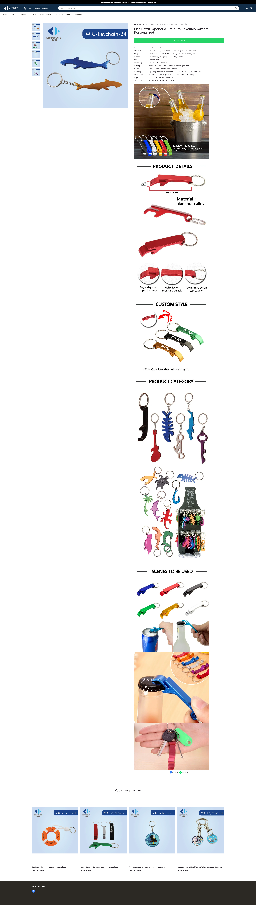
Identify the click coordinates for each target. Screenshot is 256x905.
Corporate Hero (130, 900)
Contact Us (59, 14)
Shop (12, 14)
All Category (22, 14)
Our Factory (77, 14)
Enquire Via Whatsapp (179, 40)
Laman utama (139, 24)
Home (5, 14)
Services (33, 14)
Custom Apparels (45, 14)
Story (68, 14)
